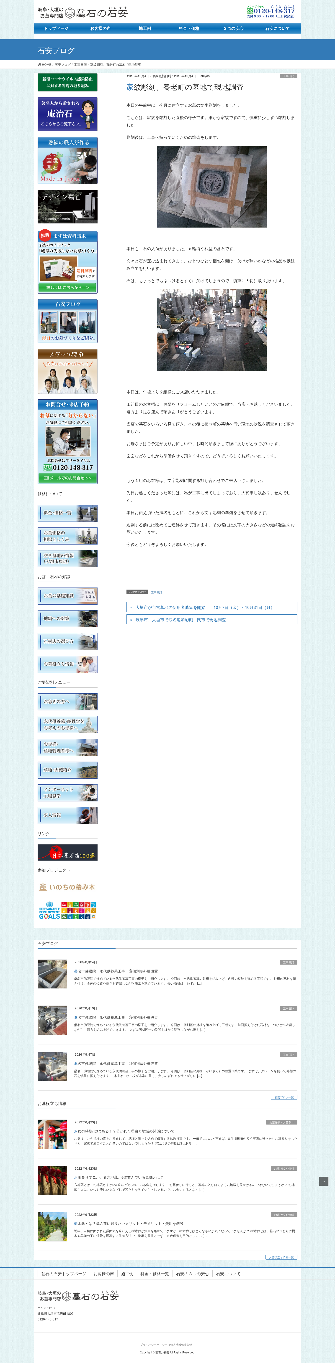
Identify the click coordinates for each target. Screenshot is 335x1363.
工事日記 (288, 76)
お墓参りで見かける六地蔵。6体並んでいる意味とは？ (119, 1177)
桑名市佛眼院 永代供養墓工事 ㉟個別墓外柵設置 (116, 1017)
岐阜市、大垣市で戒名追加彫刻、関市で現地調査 (181, 619)
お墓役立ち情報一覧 (281, 1257)
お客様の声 (103, 1273)
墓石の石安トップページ (63, 1273)
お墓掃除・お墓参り (281, 1122)
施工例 (127, 1273)
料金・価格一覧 (154, 1273)
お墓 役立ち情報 (284, 1168)
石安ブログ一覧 (284, 1097)
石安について (228, 1273)
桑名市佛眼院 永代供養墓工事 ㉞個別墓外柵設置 (116, 1063)
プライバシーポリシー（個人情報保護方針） (167, 1344)
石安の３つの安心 (192, 1273)
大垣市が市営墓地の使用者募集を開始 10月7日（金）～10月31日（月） (205, 607)
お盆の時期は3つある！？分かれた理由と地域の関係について (124, 1131)
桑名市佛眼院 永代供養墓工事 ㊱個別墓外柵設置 (116, 971)
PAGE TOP (323, 1181)
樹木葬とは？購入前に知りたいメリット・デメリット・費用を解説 (128, 1223)
